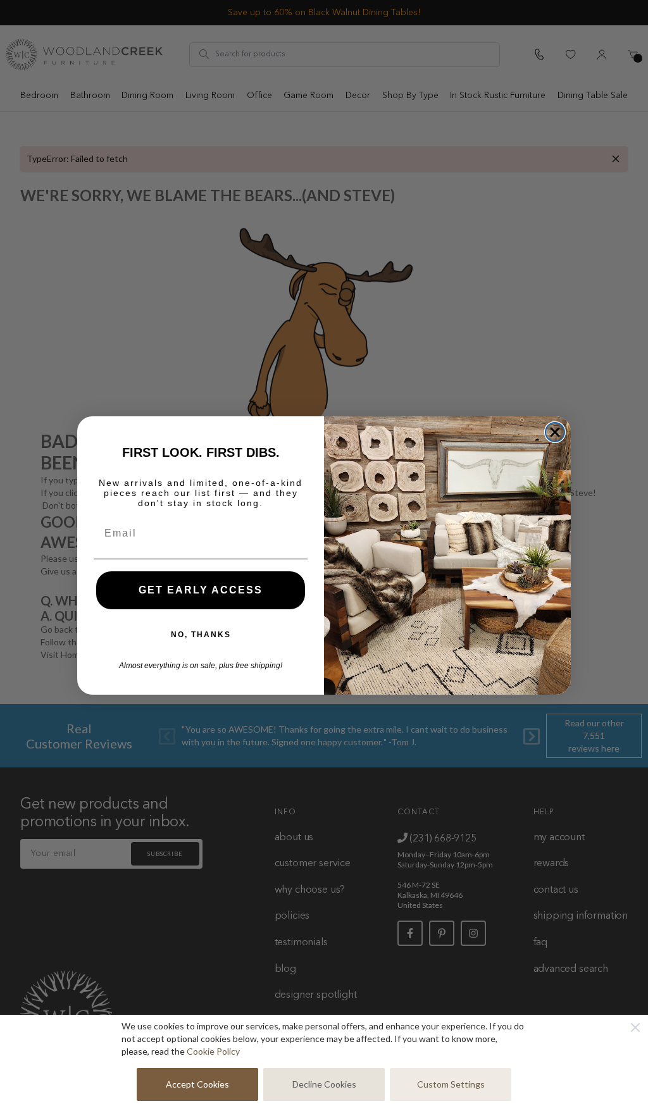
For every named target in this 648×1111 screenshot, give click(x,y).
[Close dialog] (554, 432)
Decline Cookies (324, 1084)
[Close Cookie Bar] (635, 1027)
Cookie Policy (213, 1051)
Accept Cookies (197, 1084)
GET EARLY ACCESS (201, 590)
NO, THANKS (201, 634)
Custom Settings (451, 1084)
